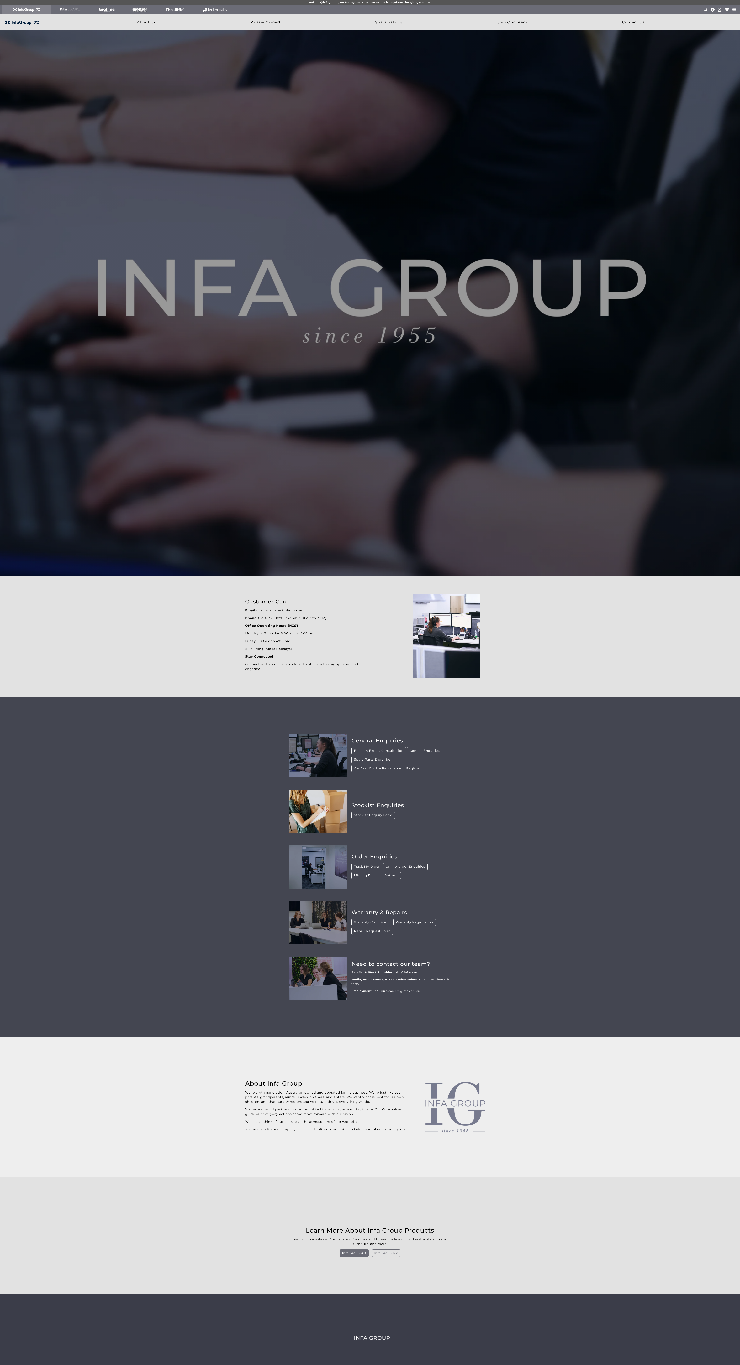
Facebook (288, 664)
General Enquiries (425, 750)
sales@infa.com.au (408, 972)
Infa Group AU (354, 1253)
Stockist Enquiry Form (373, 815)
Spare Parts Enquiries (372, 759)
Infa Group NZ (386, 1253)
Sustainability (389, 22)
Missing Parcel (366, 875)
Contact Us (633, 22)
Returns (391, 875)
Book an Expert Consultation (379, 750)
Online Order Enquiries (405, 866)
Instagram (313, 664)
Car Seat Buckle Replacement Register (387, 768)
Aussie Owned (265, 22)
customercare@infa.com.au (279, 610)
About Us (146, 22)
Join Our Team (512, 22)
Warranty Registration (414, 922)
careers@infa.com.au (404, 991)
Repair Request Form (372, 931)
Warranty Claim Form (372, 922)
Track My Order (367, 866)
